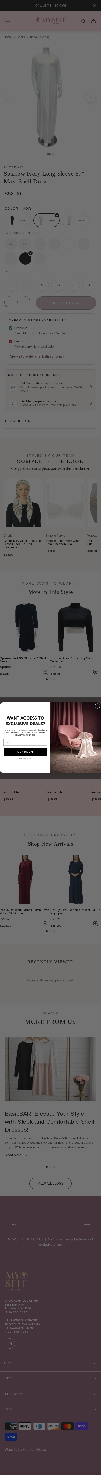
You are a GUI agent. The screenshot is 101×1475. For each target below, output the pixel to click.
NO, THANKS (25, 758)
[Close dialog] (97, 706)
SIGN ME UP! (25, 752)
